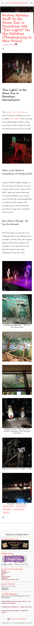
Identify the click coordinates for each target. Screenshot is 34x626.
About (3, 573)
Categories (5, 572)
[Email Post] (16, 45)
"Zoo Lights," (14, 119)
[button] (3, 48)
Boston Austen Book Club (10, 579)
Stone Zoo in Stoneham (16, 112)
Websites (4, 578)
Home (3, 571)
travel (6, 513)
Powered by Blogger (18, 619)
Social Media (5, 576)
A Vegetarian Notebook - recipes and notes (16, 607)
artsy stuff (8, 506)
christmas (21, 506)
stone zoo (19, 509)
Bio (2, 575)
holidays (7, 509)
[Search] (31, 3)
